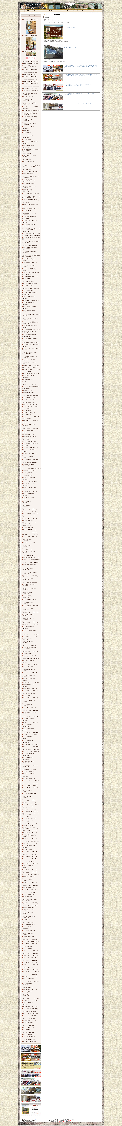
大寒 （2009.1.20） (29, 894)
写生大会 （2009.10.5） (29, 773)
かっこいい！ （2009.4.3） (30, 843)
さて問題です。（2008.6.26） (30, 943)
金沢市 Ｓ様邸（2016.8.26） (30, 245)
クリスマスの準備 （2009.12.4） (31, 751)
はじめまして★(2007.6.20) (29, 1041)
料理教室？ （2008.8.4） (30, 939)
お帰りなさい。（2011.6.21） (30, 518)
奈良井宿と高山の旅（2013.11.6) (31, 373)
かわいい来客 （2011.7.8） (30, 509)
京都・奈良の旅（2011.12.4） (30, 462)
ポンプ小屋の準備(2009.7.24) (30, 794)
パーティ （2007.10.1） (29, 1018)
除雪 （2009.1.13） (28, 896)
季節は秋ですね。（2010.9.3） (30, 624)
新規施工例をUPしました (29, 210)
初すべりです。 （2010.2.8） (30, 697)
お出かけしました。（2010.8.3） (31, 634)
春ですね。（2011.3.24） (29, 543)
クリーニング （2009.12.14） (30, 744)
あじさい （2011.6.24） (29, 516)
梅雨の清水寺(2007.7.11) (29, 1036)
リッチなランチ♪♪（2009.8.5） (30, 785)
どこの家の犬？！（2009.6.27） (31, 811)
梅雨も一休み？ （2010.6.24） (31, 651)
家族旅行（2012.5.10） (29, 434)
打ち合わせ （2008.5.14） (30, 957)
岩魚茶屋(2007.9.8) (28, 1029)
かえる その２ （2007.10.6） (31, 1013)
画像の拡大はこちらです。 (70, 27)
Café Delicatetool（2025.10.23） (31, 61)
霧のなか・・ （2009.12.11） (31, 746)
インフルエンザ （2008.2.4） (31, 981)
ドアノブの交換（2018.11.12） (30, 171)
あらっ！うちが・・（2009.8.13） (31, 780)
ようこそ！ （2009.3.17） (30, 859)
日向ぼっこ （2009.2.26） (30, 869)
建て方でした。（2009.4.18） (30, 832)
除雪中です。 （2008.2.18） (30, 976)
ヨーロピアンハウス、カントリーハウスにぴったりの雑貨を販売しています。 (80, 103)
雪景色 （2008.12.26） (29, 907)
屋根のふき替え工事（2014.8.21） (31, 342)
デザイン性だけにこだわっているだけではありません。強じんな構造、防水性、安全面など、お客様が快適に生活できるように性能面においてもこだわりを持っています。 (80, 66)
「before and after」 (28, 135)
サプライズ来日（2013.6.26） (30, 382)
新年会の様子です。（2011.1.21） (31, 557)
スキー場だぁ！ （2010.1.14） (31, 716)
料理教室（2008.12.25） (29, 910)
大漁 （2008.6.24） (28, 946)
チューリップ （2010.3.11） (30, 673)
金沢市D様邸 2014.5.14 (29, 360)
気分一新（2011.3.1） (28, 555)
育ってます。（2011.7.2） (29, 511)
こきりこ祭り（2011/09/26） (30, 481)
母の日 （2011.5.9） (28, 527)
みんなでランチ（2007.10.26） (30, 1009)
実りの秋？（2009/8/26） (29, 778)
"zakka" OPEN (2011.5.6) (29, 530)
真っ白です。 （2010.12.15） (30, 576)
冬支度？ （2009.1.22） (29, 892)
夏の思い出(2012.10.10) (29, 402)
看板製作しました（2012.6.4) (30, 428)
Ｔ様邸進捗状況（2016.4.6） (30, 262)
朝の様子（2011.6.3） (28, 520)
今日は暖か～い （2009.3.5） (30, 863)
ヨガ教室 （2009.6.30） (30, 809)
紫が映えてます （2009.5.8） (30, 828)
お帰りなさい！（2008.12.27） (30, 905)
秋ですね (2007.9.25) (28, 1022)
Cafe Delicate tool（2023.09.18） (31, 86)
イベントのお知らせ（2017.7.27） (31, 208)
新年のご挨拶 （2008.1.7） (30, 989)
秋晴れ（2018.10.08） (28, 173)
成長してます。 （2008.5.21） (31, 955)
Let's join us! (26, 130)
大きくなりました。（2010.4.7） (31, 664)
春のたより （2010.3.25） (30, 666)
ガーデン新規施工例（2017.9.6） (31, 200)
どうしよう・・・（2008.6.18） (31, 950)
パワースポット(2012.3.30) (29, 441)
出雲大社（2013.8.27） (29, 379)
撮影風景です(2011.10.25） (30, 470)
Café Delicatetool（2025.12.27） (31, 51)
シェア (62, 14)
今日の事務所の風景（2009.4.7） (31, 841)
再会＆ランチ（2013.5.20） (30, 384)
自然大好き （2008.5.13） (30, 960)
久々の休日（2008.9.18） (29, 930)
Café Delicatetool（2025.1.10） (31, 72)
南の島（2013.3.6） (28, 390)
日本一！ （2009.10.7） (29, 771)
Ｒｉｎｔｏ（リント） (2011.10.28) (32, 468)
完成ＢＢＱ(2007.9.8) (28, 1027)
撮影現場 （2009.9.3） (29, 776)
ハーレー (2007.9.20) (28, 1025)
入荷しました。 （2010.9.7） (30, 622)
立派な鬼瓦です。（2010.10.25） (31, 606)
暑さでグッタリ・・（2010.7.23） (31, 636)
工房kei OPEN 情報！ (28, 281)
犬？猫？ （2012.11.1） (29, 399)
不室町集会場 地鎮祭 (28, 290)
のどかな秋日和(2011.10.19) (30, 473)
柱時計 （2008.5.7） (28, 967)
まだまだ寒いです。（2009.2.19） (31, 874)
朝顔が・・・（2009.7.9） (29, 802)
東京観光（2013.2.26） (29, 392)
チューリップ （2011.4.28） (30, 532)
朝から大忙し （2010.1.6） (30, 722)
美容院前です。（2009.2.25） (30, 872)
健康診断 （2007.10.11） (29, 1011)
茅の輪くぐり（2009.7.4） (29, 807)
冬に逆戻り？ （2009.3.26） (30, 852)
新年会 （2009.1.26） (29, 887)
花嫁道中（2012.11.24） (29, 397)
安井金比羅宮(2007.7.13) (29, 1034)
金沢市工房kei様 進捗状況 (30, 283)
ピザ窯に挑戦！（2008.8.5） (30, 937)
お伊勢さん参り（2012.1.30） (30, 453)
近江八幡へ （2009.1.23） (30, 889)
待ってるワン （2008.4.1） (31, 971)
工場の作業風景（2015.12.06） (30, 276)
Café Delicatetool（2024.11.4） (31, 74)
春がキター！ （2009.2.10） (30, 882)
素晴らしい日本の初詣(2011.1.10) (31, 559)
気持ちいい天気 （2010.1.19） (31, 710)
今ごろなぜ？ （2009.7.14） (30, 800)
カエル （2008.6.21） (29, 948)
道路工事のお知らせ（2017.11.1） (31, 193)
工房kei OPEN (26, 279)
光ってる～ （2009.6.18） (30, 816)
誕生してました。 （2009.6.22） (31, 814)
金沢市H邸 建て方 (28, 286)
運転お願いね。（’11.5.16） (30, 523)
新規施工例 (26, 202)
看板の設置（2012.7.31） (29, 410)
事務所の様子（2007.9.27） (30, 1020)
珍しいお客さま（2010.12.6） (30, 582)
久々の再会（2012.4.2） (29, 439)
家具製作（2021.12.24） (29, 97)
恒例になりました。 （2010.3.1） (32, 682)
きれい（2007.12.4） (28, 992)
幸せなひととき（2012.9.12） (30, 404)
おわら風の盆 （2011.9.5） (30, 491)
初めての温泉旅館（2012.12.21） (31, 395)
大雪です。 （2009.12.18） (30, 734)
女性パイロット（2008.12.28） (30, 903)
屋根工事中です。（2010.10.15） (31, 612)
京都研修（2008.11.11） (29, 920)
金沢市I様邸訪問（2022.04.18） (31, 90)
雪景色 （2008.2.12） (29, 978)
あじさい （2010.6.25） (30, 645)
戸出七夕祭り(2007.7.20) (29, 1039)
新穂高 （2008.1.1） (28, 987)
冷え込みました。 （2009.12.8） (31, 749)
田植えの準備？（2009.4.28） (30, 830)
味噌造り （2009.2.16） (29, 876)
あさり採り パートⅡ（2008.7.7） (31, 941)
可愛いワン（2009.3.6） (29, 861)
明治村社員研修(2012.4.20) (29, 436)
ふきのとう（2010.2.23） (29, 693)
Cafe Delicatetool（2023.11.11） (31, 83)
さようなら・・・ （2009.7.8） (31, 804)
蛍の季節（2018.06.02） (29, 183)
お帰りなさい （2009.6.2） (30, 823)
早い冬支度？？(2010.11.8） (30, 599)
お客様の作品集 (27, 132)
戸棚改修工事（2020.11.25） (30, 116)
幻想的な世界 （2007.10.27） (30, 1006)
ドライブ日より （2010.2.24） (31, 690)
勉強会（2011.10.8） (28, 475)
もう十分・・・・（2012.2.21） (31, 447)
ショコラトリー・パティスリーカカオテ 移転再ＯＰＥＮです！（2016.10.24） (31, 230)
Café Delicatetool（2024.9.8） (30, 76)
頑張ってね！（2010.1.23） (30, 707)
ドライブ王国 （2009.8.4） (30, 787)
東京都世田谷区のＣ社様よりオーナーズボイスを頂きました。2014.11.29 (31, 331)
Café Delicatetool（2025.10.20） (31, 63)
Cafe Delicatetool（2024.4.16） (31, 79)
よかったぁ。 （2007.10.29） (30, 1000)
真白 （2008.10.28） (28, 922)
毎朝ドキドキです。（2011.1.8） (31, 562)
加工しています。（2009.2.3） (30, 885)
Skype (65, 1120)
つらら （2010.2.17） (29, 695)
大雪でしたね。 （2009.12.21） (31, 732)
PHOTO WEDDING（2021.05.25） (31, 110)
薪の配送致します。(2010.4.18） (31, 658)
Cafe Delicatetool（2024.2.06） (31, 81)
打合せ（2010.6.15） (28, 653)
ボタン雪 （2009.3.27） (29, 849)
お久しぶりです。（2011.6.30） (31, 513)
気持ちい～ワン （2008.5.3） (30, 969)
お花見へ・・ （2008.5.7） (30, 964)
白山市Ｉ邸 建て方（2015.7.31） (31, 288)
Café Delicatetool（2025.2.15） (31, 69)
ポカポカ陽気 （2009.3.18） (30, 856)
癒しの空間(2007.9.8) (28, 1032)
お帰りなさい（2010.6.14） (30, 656)
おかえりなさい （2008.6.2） (30, 953)
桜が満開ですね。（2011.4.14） (31, 534)
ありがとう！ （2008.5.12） (30, 962)
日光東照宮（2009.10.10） (29, 769)
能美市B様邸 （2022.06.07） (30, 88)
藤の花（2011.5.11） (28, 525)
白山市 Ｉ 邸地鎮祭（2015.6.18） (31, 300)
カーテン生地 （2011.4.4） (30, 536)
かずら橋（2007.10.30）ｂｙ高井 (31, 998)
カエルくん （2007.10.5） (30, 1016)
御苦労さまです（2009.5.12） (30, 825)
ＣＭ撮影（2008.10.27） (29, 924)
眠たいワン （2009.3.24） (30, 854)
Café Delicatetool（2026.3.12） (31, 35)
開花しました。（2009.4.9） (30, 838)
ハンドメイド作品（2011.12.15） (31, 459)
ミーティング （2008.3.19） (30, 974)
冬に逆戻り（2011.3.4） (29, 549)
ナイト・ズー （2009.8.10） (31, 783)
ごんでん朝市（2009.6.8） (29, 821)
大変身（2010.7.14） (28, 639)
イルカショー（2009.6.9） (29, 818)
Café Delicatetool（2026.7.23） (31, 19)
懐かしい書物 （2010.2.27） (30, 688)
